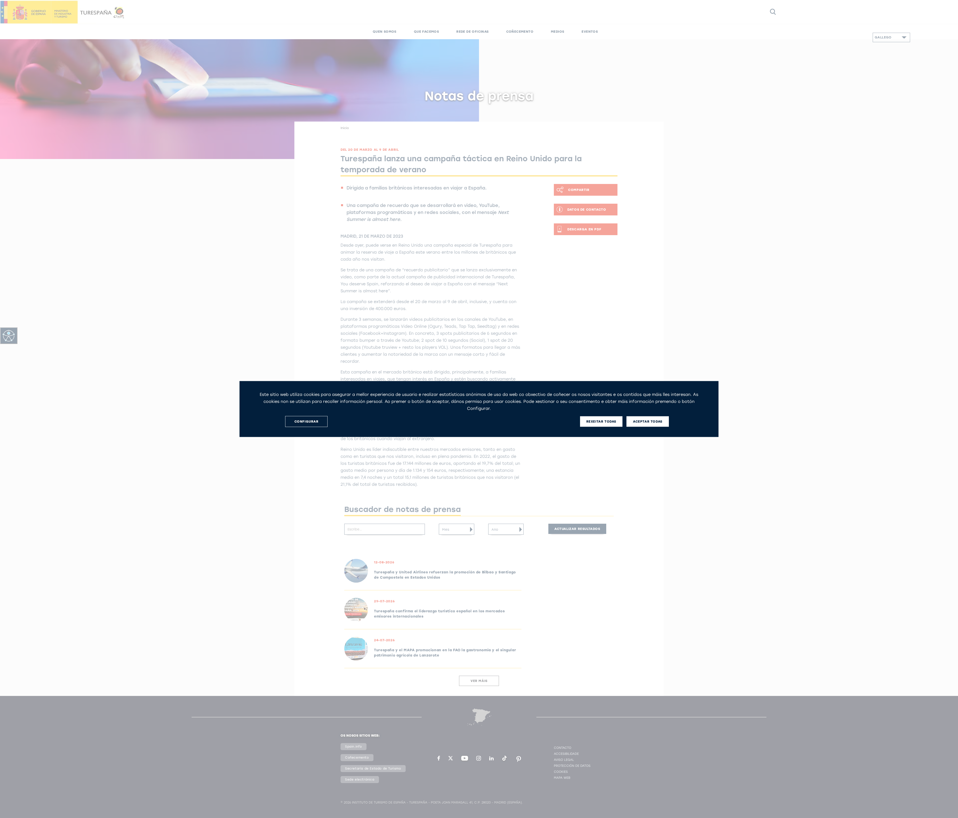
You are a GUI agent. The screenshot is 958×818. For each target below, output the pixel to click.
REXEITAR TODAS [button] (601, 421)
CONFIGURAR (306, 421)
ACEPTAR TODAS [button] (647, 421)
